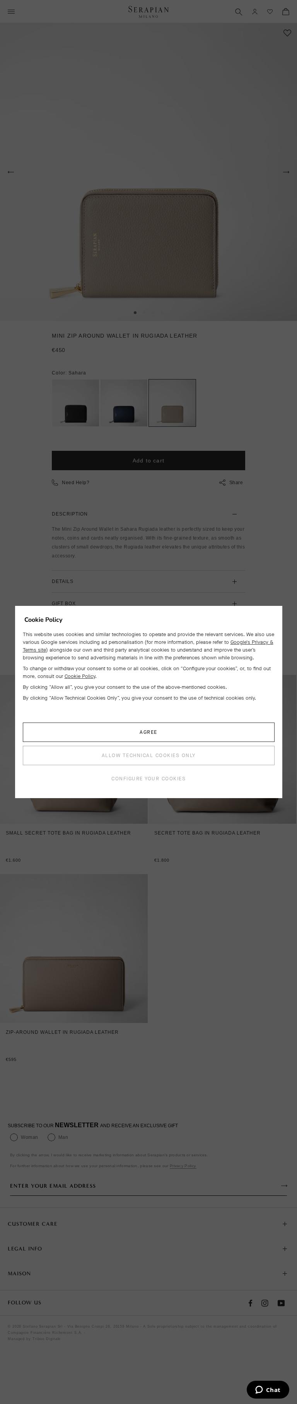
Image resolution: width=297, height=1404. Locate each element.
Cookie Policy (80, 676)
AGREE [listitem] (148, 732)
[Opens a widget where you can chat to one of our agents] (267, 1390)
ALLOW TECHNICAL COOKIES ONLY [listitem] (149, 755)
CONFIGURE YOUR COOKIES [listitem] (148, 778)
